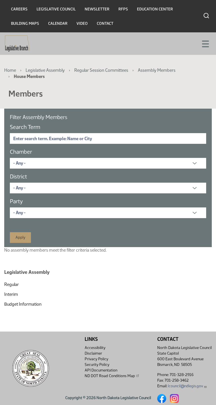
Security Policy (97, 364)
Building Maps (25, 23)
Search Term (25, 127)
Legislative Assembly (45, 70)
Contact (105, 23)
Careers (19, 9)
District (18, 176)
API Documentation (101, 370)
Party (16, 201)
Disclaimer (93, 353)
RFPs (123, 9)
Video (82, 23)
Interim (11, 294)
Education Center (155, 9)
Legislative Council (56, 9)
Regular (11, 284)
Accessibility (95, 347)
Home (10, 70)
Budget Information (23, 304)
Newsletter (97, 9)
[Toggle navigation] (205, 43)
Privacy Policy (96, 359)
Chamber (21, 151)
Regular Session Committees (101, 70)
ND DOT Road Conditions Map (110, 375)
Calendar (58, 23)
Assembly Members (157, 70)
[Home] (17, 43)
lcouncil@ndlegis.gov (185, 386)
